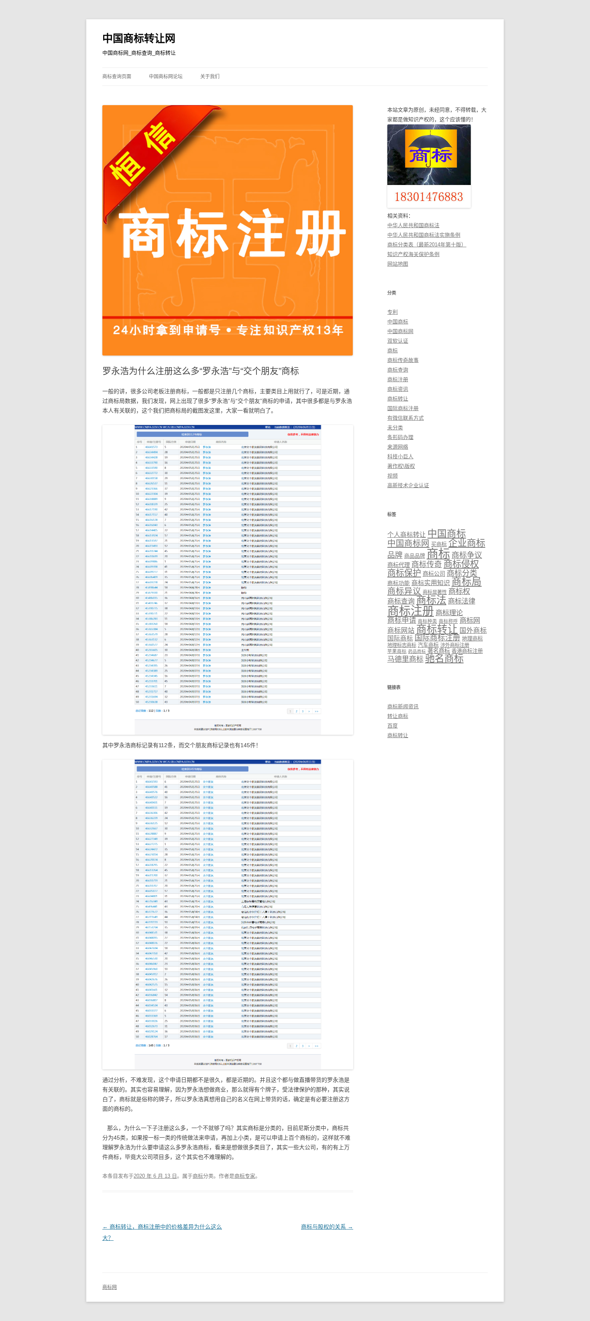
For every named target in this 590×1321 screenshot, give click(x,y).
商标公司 (434, 574)
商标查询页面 (116, 76)
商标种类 (427, 621)
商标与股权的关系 (327, 1226)
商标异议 (404, 590)
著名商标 (438, 651)
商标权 (459, 591)
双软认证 (397, 341)
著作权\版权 (401, 466)
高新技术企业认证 (408, 485)
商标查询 (397, 370)
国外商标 (473, 630)
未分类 (395, 428)
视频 (392, 476)
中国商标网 (400, 331)
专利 (392, 312)
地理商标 (472, 639)
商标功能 (398, 583)
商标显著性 (435, 592)
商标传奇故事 (403, 360)
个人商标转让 (406, 534)
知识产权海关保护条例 (413, 254)
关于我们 (210, 76)
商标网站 (401, 630)
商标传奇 (426, 564)
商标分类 (462, 573)
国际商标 (400, 638)
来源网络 (397, 447)
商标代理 (398, 565)
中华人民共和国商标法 (413, 225)
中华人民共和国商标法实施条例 (423, 235)
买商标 (439, 544)
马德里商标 (405, 659)
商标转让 (397, 399)
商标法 (431, 600)
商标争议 (467, 555)
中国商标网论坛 (166, 76)
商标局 (467, 581)
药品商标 (417, 651)
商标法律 (461, 601)
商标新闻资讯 (403, 706)
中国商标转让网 (138, 39)
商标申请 (401, 620)
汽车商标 (428, 645)
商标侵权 (461, 564)
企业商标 (466, 543)
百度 (392, 726)
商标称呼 (448, 621)
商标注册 (397, 379)
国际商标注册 (403, 408)
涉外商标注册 (454, 645)
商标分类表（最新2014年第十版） (426, 245)
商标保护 (404, 572)
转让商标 (397, 716)
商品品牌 (414, 556)
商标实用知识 (430, 582)
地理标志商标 (401, 645)
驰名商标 (444, 658)
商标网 (470, 620)
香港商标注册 (467, 651)
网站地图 (397, 264)
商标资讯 (397, 389)
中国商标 (397, 322)
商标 (198, 1176)
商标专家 (244, 1176)
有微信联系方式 (405, 418)
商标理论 (449, 613)
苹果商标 (397, 651)
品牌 (395, 555)
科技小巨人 (400, 456)
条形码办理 (400, 437)
